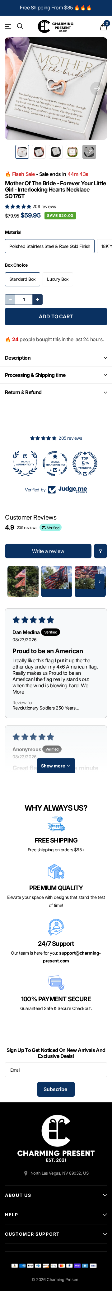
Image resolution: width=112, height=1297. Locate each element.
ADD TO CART (56, 316)
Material (13, 232)
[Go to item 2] (56, 581)
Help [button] (11, 1214)
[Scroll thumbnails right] (100, 581)
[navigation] (22, 152)
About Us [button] (18, 1195)
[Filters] (100, 551)
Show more (53, 765)
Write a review (48, 551)
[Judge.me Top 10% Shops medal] (85, 463)
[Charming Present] (56, 1138)
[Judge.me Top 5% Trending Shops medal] (56, 463)
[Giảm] (10, 300)
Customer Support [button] (32, 1234)
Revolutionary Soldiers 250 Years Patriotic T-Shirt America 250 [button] (44, 707)
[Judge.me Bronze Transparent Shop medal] (26, 463)
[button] (18, 206)
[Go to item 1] (23, 581)
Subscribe (56, 1089)
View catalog (8, 26)
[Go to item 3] (90, 581)
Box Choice (16, 265)
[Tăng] (37, 300)
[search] (20, 26)
